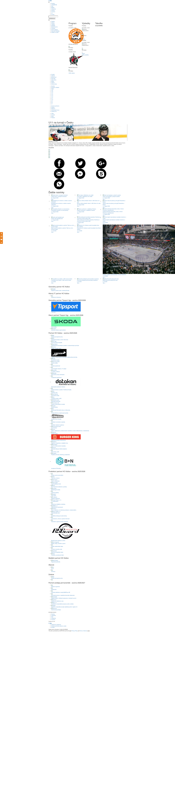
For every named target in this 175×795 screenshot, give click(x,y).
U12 (52, 97)
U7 (51, 104)
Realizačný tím (54, 27)
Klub (52, 6)
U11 (52, 98)
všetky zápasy (72, 73)
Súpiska (53, 21)
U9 (51, 101)
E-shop (52, 14)
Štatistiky (53, 25)
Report (83, 39)
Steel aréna (53, 80)
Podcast (53, 117)
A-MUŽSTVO (54, 4)
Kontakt (53, 74)
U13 (52, 95)
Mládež (52, 7)
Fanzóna (53, 11)
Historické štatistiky (55, 31)
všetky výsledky (85, 55)
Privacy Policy (75, 630)
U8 (51, 102)
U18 (52, 91)
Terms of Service (83, 630)
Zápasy (52, 22)
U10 (52, 99)
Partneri (53, 10)
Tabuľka (53, 24)
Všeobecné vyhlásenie (56, 624)
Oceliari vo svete (54, 32)
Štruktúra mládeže (55, 87)
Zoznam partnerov (55, 106)
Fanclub (53, 115)
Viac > (52, 199)
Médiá (52, 81)
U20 (52, 90)
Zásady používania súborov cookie (58, 626)
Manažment (53, 77)
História (53, 82)
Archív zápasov (54, 29)
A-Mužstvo (53, 615)
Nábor (52, 88)
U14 (52, 94)
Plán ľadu (53, 78)
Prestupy (53, 28)
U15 (52, 93)
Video (52, 113)
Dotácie (53, 107)
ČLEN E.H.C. (54, 111)
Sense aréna (54, 84)
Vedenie (53, 75)
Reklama (53, 108)
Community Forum (55, 110)
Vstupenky (53, 9)
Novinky (53, 3)
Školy (52, 116)
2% (52, 13)
